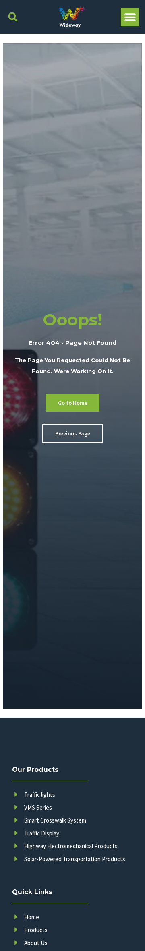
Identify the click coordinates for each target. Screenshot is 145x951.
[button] (12, 17)
